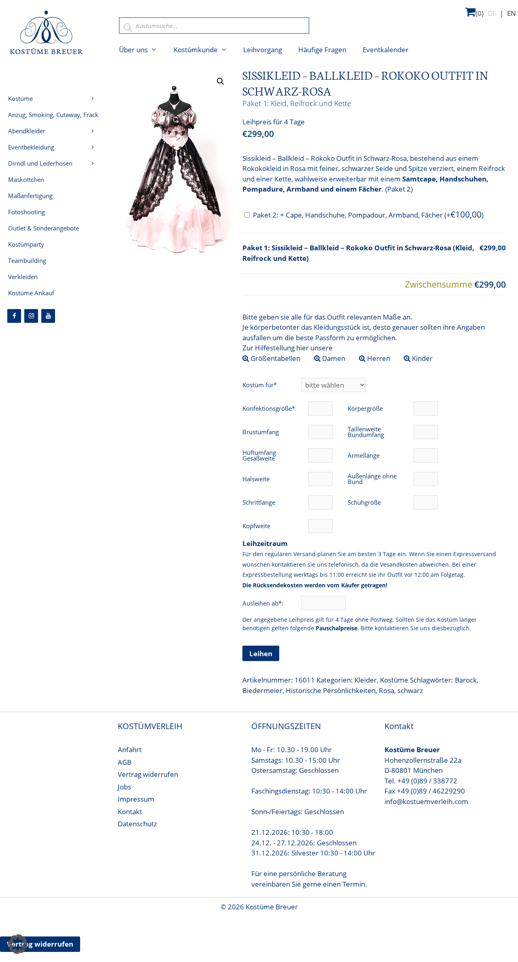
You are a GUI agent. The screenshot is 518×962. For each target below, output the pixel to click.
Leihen (260, 653)
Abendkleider (26, 131)
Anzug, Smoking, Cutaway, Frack (53, 115)
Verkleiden (23, 277)
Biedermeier (262, 690)
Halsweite (256, 479)
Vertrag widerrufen (148, 774)
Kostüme (394, 680)
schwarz (410, 690)
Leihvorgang (262, 49)
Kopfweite (256, 526)
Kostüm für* (259, 385)
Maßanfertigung (30, 196)
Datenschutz (137, 823)
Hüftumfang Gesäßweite (259, 455)
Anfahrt (130, 749)
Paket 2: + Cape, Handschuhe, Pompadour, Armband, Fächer (368, 215)
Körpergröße (365, 408)
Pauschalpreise (336, 628)
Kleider (366, 680)
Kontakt (130, 811)
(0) (480, 13)
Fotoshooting (26, 212)
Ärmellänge (364, 455)
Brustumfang (260, 432)
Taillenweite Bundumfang (366, 431)
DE (492, 13)
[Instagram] (31, 316)
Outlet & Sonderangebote (43, 228)
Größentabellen (274, 358)
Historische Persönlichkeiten (331, 690)
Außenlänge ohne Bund (372, 478)
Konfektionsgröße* (268, 408)
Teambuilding (27, 260)
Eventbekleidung (31, 147)
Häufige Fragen (322, 49)
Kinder (421, 358)
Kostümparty (26, 244)
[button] (220, 81)
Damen (333, 358)
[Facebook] (14, 316)
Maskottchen (26, 179)
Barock (466, 680)
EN (511, 13)
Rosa (386, 690)
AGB (125, 762)
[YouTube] (48, 316)
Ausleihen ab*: (263, 603)
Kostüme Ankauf (31, 293)
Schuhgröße (364, 502)
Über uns (133, 49)
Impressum (136, 799)
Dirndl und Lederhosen (40, 163)
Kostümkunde (196, 49)
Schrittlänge (258, 502)
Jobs (124, 786)
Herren (377, 358)
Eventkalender (385, 49)
